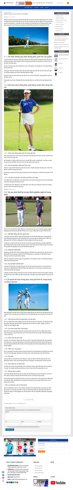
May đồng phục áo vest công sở (60, 36)
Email (22, 421)
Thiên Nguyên (21, 388)
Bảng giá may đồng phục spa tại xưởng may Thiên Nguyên (61, 47)
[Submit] (68, 3)
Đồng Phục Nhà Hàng (60, 18)
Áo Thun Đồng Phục (59, 22)
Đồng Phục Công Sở (59, 15)
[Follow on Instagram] (9, 482)
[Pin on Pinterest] (30, 400)
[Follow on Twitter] (13, 482)
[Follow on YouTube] (17, 482)
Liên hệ (46, 7)
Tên (6, 421)
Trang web (39, 421)
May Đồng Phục (28, 7)
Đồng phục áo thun (11, 189)
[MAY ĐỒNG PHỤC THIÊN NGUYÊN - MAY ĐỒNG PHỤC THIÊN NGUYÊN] (8, 3)
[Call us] (15, 482)
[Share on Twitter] (26, 400)
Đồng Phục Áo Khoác (60, 24)
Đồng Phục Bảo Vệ (59, 26)
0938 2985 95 (17, 477)
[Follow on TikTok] (11, 482)
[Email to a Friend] (28, 400)
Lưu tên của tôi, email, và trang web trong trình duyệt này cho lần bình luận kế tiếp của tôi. (23, 426)
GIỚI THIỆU (36, 7)
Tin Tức (42, 7)
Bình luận (7, 411)
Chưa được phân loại (8, 12)
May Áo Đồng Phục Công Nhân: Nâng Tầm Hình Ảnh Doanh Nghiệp (61, 39)
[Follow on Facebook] (7, 482)
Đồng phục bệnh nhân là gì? (59, 42)
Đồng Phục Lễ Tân (59, 30)
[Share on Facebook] (25, 400)
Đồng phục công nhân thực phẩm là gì (61, 44)
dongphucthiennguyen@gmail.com (19, 479)
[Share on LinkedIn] (32, 400)
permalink (24, 403)
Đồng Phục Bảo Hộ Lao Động (61, 20)
